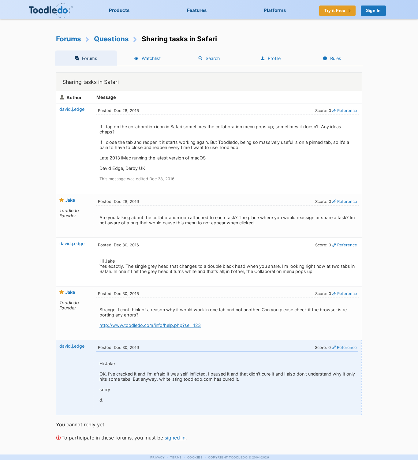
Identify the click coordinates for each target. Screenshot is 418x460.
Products (119, 10)
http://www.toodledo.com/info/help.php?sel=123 (150, 325)
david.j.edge (71, 109)
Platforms (275, 10)
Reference (347, 110)
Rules (335, 58)
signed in (175, 438)
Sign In (373, 10)
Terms (176, 457)
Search (213, 58)
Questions (111, 39)
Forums (68, 39)
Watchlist (151, 58)
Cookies (195, 457)
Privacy (157, 457)
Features (197, 10)
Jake (70, 200)
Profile (274, 58)
